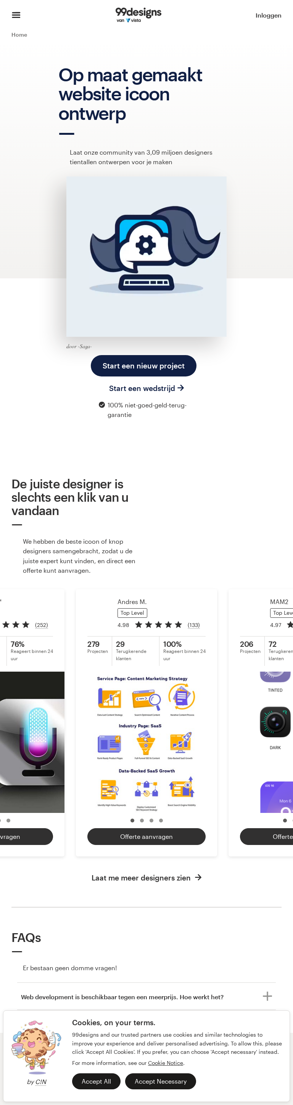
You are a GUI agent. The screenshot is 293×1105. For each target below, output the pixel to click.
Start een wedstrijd (142, 388)
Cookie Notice (165, 1063)
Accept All (96, 1081)
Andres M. (132, 601)
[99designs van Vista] (138, 15)
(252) (41, 625)
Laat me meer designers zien (142, 877)
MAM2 (279, 601)
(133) (194, 625)
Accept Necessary (161, 1081)
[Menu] (16, 15)
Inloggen (269, 15)
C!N (40, 1081)
